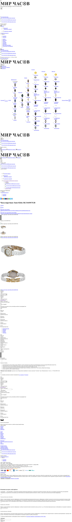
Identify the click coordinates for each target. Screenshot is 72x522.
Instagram (4, 37)
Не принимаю (8, 478)
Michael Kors (9, 213)
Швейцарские (3, 210)
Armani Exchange (3, 213)
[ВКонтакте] (1, 198)
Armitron (24, 213)
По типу (11, 210)
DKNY (19, 213)
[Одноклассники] (2, 198)
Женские (18, 210)
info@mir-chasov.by (5, 33)
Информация (2, 438)
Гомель (1, 434)
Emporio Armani (29, 213)
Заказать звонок (8, 188)
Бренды (1, 428)
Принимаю (2, 478)
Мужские (14, 210)
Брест (1, 432)
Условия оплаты (3, 445)
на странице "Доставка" (23, 374)
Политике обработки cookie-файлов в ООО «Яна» (36, 516)
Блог (1, 442)
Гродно (1, 435)
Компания (2, 429)
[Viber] (7, 198)
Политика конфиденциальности (6, 441)
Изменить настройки (15, 478)
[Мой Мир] (4, 198)
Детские (21, 210)
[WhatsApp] (9, 198)
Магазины (2, 440)
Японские (8, 210)
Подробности (3, 300)
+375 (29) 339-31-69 (8, 21)
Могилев (2, 436)
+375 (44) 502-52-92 (4, 16)
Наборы (24, 210)
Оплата (4, 331)
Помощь (2, 443)
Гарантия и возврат (4, 447)
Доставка (4, 332)
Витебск (2, 433)
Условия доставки (3, 446)
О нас (1, 431)
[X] (6, 198)
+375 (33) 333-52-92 (8, 19)
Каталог (2, 426)
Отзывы (4, 330)
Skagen (17, 213)
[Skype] (10, 198)
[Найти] (1, 8)
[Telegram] (12, 198)
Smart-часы (28, 210)
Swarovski (14, 213)
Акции (1, 427)
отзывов (11, 468)
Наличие (4, 329)
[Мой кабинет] (0, 148)
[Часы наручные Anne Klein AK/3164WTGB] (9, 237)
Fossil (22, 213)
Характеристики (6, 328)
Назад (7, 181)
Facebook (4, 36)
